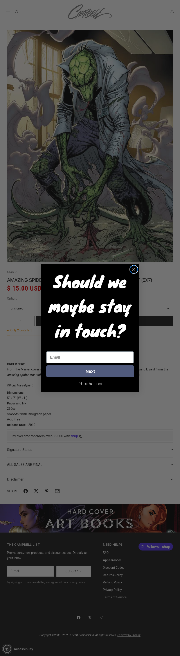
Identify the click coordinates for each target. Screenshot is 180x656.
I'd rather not (90, 384)
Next (90, 371)
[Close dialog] (134, 269)
